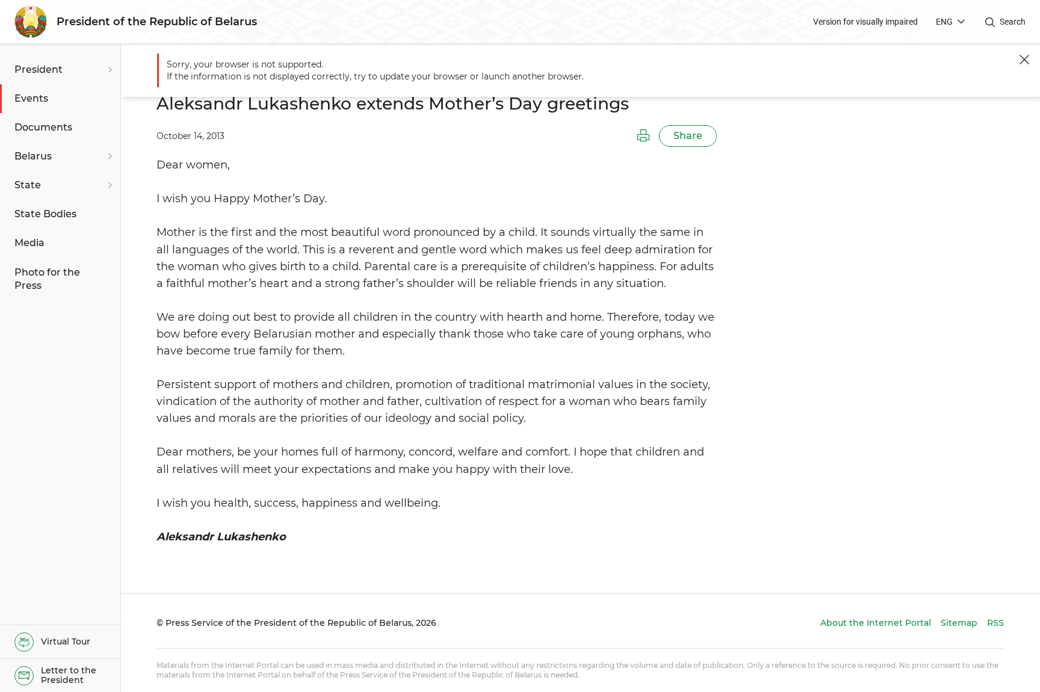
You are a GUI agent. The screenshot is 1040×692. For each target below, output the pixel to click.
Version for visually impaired (865, 21)
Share (687, 135)
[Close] (1024, 60)
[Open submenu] (108, 69)
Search (1013, 21)
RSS (995, 622)
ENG (944, 21)
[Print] (643, 136)
